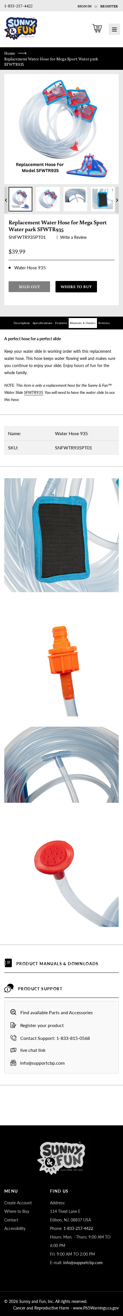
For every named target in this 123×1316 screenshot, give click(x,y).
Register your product (42, 1025)
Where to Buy (16, 1211)
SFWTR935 (33, 392)
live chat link (32, 1050)
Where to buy (76, 286)
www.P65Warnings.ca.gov (96, 1307)
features (61, 323)
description (22, 323)
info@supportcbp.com (42, 1063)
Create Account (18, 1202)
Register (109, 6)
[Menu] (114, 29)
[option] (20, 199)
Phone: (71, 1228)
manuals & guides (83, 323)
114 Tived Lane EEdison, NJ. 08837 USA (70, 1215)
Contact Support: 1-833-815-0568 (55, 1038)
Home (9, 53)
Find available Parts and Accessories (56, 1012)
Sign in (85, 6)
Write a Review (73, 237)
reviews (104, 323)
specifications (42, 323)
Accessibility (14, 1228)
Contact (11, 1219)
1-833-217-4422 (18, 6)
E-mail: (76, 1262)
